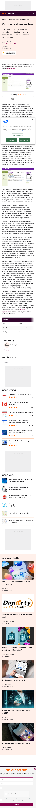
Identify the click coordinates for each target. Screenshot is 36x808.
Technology (11, 19)
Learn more (11, 68)
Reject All (11, 140)
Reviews (5, 362)
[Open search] (29, 13)
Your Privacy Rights (17, 135)
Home (4, 19)
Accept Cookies (24, 140)
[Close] (33, 120)
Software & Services (23, 19)
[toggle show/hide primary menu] (33, 13)
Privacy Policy (22, 800)
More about (8, 350)
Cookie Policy (25, 130)
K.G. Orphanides (11, 43)
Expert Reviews (7, 13)
